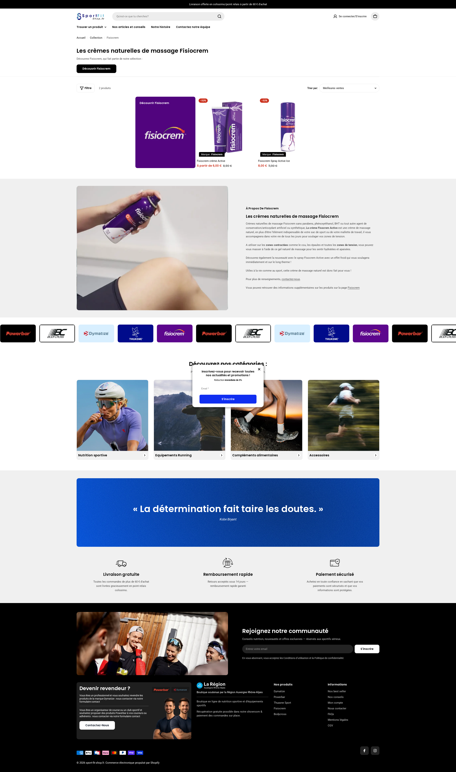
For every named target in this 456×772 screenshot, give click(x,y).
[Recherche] (219, 16)
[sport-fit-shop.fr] (57, 333)
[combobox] (168, 16)
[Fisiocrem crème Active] (227, 127)
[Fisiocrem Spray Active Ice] (288, 127)
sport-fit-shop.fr (95, 762)
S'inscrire (228, 399)
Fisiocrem (354, 287)
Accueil (81, 37)
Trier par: (312, 88)
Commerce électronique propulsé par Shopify (132, 762)
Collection (96, 37)
